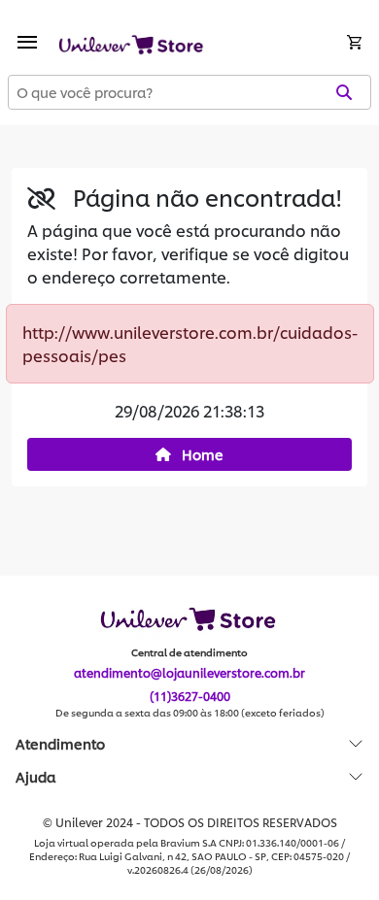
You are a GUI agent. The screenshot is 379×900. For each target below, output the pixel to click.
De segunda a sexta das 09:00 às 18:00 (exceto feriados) (190, 712)
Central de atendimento (189, 652)
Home (201, 454)
